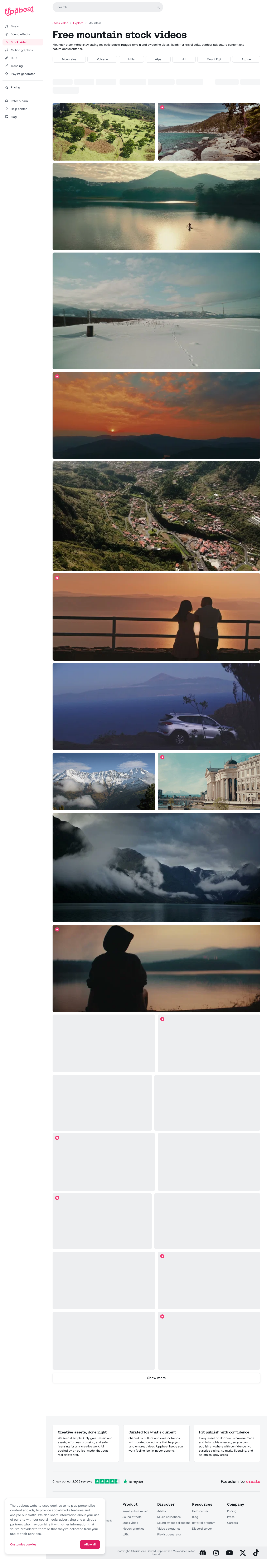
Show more (156, 1378)
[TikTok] (256, 1552)
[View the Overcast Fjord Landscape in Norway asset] (209, 1043)
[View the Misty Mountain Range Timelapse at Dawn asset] (104, 1341)
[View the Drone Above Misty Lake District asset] (209, 1162)
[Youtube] (229, 1552)
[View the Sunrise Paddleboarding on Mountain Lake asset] (156, 206)
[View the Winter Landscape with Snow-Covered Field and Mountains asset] (156, 311)
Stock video (60, 23)
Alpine (246, 59)
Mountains (69, 59)
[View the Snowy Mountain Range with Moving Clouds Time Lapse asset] (104, 781)
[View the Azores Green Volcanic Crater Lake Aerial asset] (209, 1341)
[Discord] (202, 1552)
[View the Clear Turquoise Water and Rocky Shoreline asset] (209, 132)
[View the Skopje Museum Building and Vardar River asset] (209, 781)
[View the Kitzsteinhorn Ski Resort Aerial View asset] (207, 1221)
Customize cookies (23, 1544)
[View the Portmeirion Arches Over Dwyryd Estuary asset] (102, 1221)
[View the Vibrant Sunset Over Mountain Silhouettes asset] (156, 415)
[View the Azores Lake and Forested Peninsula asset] (102, 1102)
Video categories (168, 1528)
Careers (232, 1523)
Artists (161, 1511)
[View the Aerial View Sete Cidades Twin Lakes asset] (209, 1280)
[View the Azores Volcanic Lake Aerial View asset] (104, 1043)
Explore (78, 23)
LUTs (125, 1534)
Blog (195, 1517)
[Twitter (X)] (242, 1552)
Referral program (203, 1523)
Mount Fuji (214, 59)
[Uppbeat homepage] (23, 11)
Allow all (90, 1544)
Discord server (202, 1528)
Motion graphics (133, 1528)
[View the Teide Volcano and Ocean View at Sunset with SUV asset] (156, 707)
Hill (184, 59)
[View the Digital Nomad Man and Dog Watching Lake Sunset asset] (104, 1162)
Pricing (231, 1511)
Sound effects (132, 1517)
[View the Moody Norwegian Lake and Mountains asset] (156, 867)
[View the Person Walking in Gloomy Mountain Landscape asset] (104, 1280)
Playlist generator (169, 1534)
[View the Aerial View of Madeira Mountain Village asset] (156, 516)
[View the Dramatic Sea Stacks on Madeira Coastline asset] (207, 1102)
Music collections (169, 1517)
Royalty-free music (135, 1511)
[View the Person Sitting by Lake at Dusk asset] (156, 968)
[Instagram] (216, 1552)
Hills (131, 59)
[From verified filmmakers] (90, 154)
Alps (158, 59)
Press (230, 1517)
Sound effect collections (173, 1523)
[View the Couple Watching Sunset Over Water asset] (156, 617)
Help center (200, 1511)
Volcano (102, 59)
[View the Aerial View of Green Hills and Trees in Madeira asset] (104, 132)
